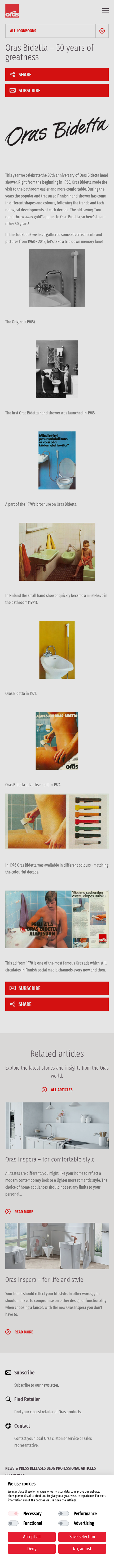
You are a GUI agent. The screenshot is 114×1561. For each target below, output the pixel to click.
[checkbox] (13, 1513)
